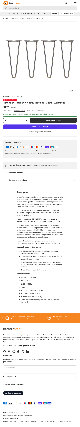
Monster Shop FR (9, 96)
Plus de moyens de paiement (40, 132)
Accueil (5, 18)
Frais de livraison (19, 111)
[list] (40, 58)
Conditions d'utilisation (65, 421)
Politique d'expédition (9, 421)
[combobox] (40, 8)
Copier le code (67, 13)
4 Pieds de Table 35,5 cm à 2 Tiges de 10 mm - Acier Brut (26, 18)
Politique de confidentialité (47, 421)
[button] (71, 3)
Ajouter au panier (53, 120)
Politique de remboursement (27, 421)
